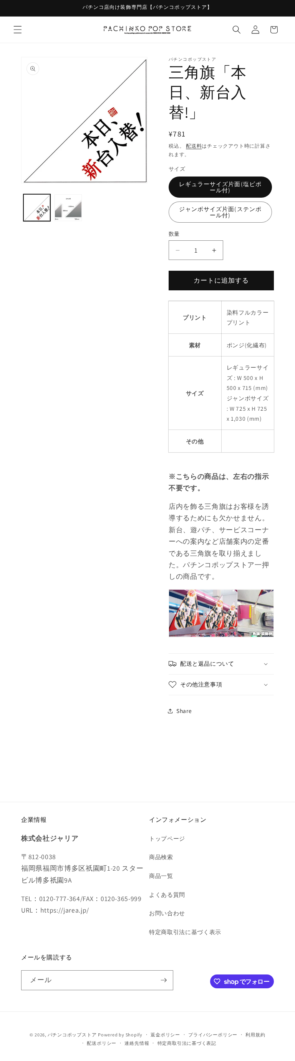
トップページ (167, 838)
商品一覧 (161, 875)
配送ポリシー (101, 1043)
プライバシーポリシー (212, 1035)
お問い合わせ (167, 913)
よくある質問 (167, 894)
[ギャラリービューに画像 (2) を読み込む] (68, 208)
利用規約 (255, 1035)
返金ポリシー (165, 1035)
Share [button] (184, 711)
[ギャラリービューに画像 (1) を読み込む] (37, 208)
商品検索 (161, 857)
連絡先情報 (136, 1043)
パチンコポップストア (72, 1035)
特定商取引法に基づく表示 (185, 932)
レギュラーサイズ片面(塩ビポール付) (220, 186)
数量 (174, 233)
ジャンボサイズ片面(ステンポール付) (220, 211)
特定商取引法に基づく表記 (186, 1043)
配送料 (194, 146)
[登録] (163, 980)
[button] (17, 29)
